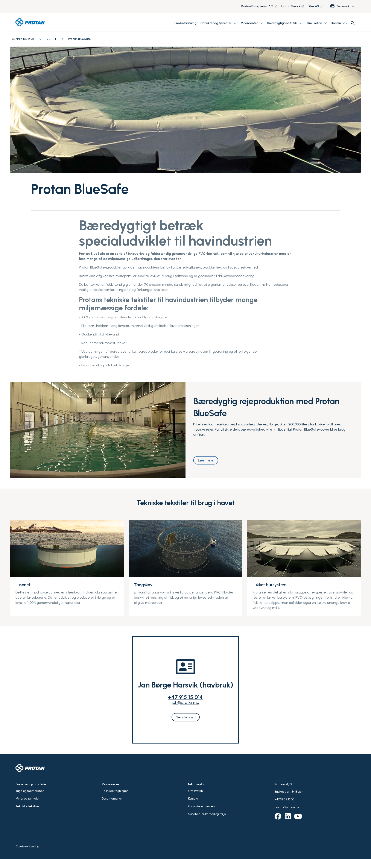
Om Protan (195, 791)
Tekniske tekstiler (27, 806)
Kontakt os (339, 23)
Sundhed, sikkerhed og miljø (207, 814)
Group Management (202, 806)
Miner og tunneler (27, 798)
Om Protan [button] (317, 23)
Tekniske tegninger (115, 791)
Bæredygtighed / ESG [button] (285, 23)
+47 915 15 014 (185, 697)
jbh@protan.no (185, 702)
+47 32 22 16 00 (284, 799)
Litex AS (315, 6)
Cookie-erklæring (27, 846)
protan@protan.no (286, 807)
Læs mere (205, 460)
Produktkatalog (185, 23)
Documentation (112, 798)
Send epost (185, 717)
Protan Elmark (292, 6)
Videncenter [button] (252, 23)
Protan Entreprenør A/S (259, 6)
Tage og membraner (29, 791)
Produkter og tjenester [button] (218, 23)
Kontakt (193, 798)
